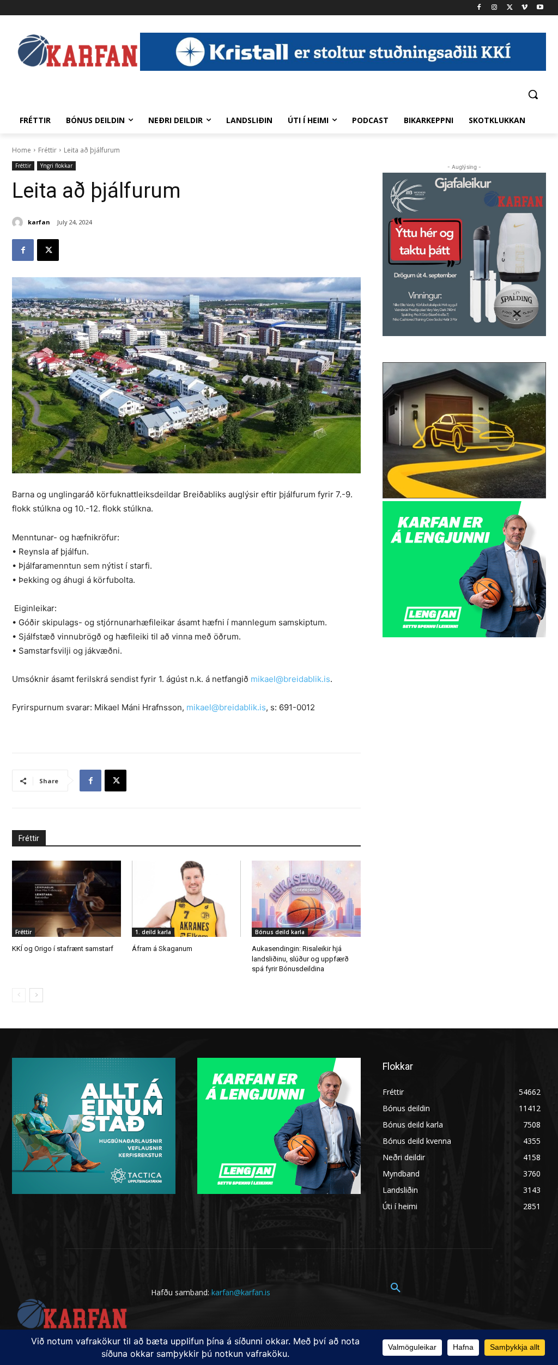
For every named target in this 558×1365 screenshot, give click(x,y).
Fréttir (47, 150)
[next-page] (36, 995)
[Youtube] (539, 8)
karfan (39, 222)
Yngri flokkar (56, 165)
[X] (510, 8)
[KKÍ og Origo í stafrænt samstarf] (66, 899)
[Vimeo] (524, 8)
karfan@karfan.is (240, 1292)
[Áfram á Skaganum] (186, 899)
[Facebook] (479, 8)
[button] (533, 94)
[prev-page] (19, 995)
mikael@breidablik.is (290, 679)
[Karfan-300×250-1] (464, 569)
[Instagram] (494, 8)
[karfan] (19, 222)
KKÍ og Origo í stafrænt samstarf (62, 948)
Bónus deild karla (280, 932)
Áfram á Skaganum (162, 948)
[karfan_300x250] (93, 1126)
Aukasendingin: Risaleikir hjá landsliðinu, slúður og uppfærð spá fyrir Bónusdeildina (300, 958)
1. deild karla (153, 932)
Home (21, 150)
